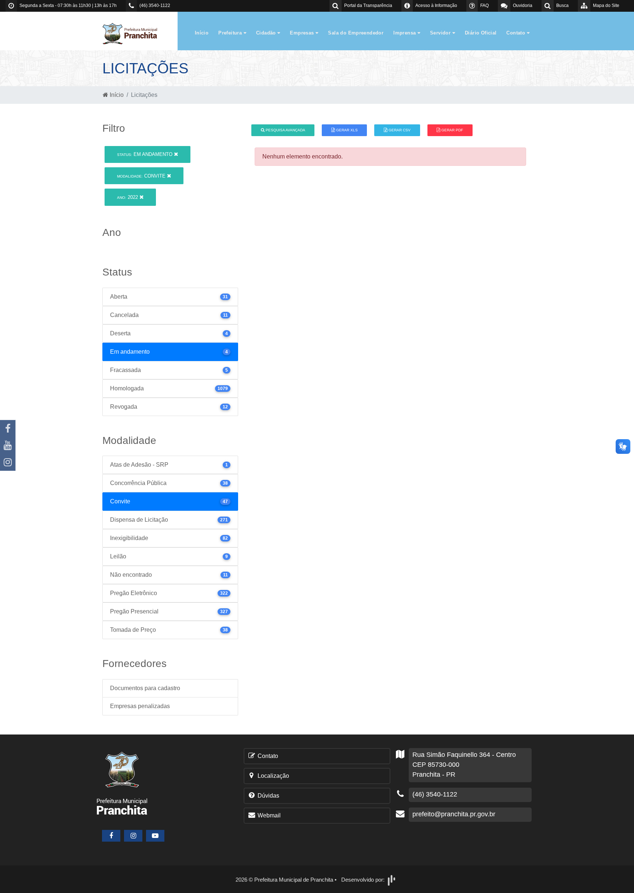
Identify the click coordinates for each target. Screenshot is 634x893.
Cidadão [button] (266, 33)
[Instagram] (7, 462)
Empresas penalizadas (140, 706)
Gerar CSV (399, 130)
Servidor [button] (441, 33)
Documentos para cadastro (145, 688)
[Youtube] (7, 445)
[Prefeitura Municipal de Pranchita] (133, 33)
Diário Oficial (480, 33)
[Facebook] (7, 428)
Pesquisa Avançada (285, 130)
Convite (142, 176)
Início (201, 33)
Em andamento (145, 154)
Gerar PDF (451, 130)
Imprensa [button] (405, 33)
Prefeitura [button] (230, 33)
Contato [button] (516, 33)
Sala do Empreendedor (355, 33)
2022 (128, 197)
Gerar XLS (346, 130)
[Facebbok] (111, 836)
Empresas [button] (303, 33)
